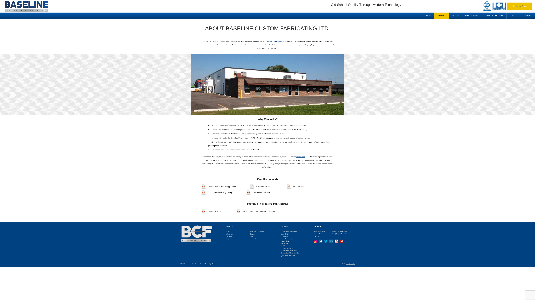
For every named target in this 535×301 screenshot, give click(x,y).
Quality (512, 15)
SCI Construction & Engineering (220, 192)
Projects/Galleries (471, 15)
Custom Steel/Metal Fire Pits (290, 253)
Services (455, 15)
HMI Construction (300, 186)
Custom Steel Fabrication (289, 231)
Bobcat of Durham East (261, 192)
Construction (285, 236)
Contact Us (527, 15)
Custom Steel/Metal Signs (289, 250)
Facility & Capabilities (494, 15)
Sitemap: (229, 227)
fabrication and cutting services (274, 41)
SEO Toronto (350, 264)
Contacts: (317, 227)
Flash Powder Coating (264, 186)
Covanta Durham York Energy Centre (222, 186)
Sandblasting (285, 243)
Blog (251, 236)
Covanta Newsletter (215, 211)
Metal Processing (286, 239)
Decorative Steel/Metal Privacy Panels (288, 256)
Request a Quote (520, 6)
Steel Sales (284, 246)
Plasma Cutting (285, 241)
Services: (284, 227)
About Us (441, 15)
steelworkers (300, 157)
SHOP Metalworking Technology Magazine (259, 211)
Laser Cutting (285, 234)
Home (428, 15)
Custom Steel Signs (287, 248)
